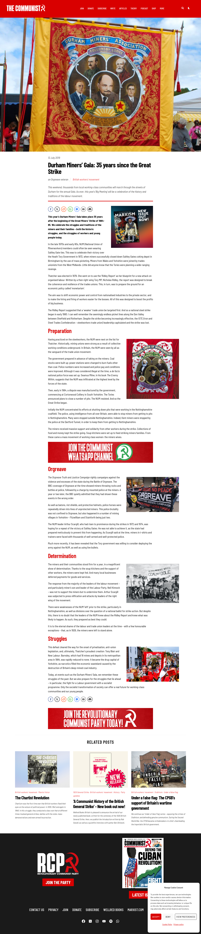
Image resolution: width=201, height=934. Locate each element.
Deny (168, 917)
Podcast (144, 8)
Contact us (36, 909)
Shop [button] (154, 8)
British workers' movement (86, 179)
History (116, 792)
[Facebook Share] (50, 209)
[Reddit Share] (63, 209)
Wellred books (113, 909)
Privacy (53, 909)
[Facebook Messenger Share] (76, 209)
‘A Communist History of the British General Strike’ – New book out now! (99, 804)
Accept (156, 917)
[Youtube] (103, 921)
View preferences (185, 917)
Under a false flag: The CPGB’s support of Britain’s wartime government (153, 803)
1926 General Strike (81, 792)
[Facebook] (83, 921)
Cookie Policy (167, 924)
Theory (134, 8)
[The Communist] (25, 9)
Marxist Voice (44, 792)
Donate (91, 8)
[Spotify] (110, 921)
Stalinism (158, 792)
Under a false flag (171, 792)
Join (82, 8)
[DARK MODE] (188, 8)
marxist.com (136, 909)
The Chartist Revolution (32, 797)
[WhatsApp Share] (70, 209)
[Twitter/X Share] (57, 209)
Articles (123, 8)
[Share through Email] (83, 209)
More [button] (162, 8)
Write (112, 8)
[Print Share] (90, 209)
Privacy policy (179, 924)
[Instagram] (97, 921)
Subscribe (102, 8)
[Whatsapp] (117, 921)
